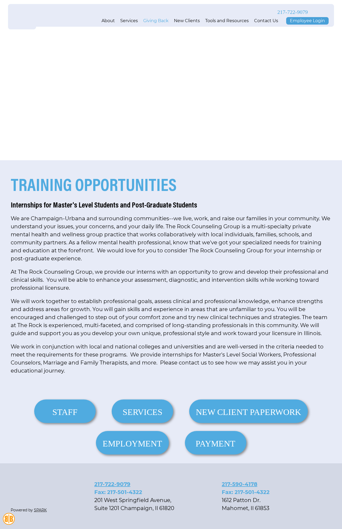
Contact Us (266, 20)
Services (129, 20)
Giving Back (156, 20)
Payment (215, 443)
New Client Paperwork (248, 412)
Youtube (326, 12)
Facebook (317, 12)
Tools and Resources (227, 20)
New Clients (187, 20)
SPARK (40, 510)
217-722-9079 (292, 12)
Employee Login (307, 20)
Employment (132, 443)
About (108, 20)
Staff (64, 412)
